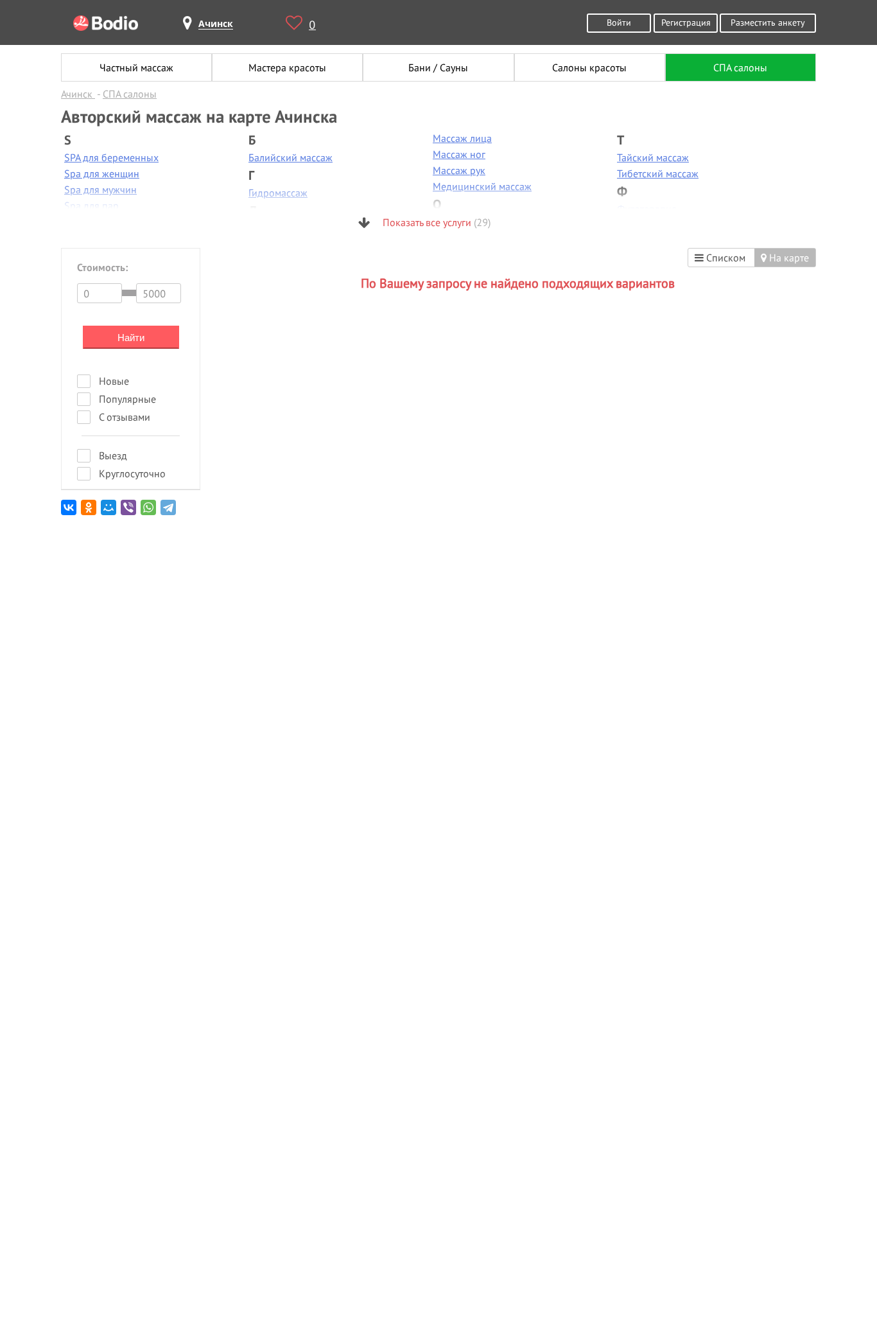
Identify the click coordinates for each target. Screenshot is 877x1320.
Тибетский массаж (658, 173)
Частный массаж (136, 67)
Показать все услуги (435, 222)
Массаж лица (462, 138)
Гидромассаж (278, 192)
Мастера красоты (287, 67)
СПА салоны (740, 67)
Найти (130, 337)
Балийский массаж (290, 157)
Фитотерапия (647, 208)
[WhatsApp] (149, 512)
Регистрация (686, 22)
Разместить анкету (768, 22)
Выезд (113, 455)
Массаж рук (459, 170)
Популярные (127, 398)
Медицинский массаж (482, 186)
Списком (724, 257)
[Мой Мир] (109, 512)
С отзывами (124, 416)
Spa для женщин (101, 173)
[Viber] (129, 512)
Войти (619, 22)
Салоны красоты (589, 67)
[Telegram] (169, 512)
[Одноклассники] (89, 512)
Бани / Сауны (438, 67)
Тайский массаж (653, 157)
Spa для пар (91, 205)
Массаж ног (459, 154)
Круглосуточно (132, 473)
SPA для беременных (111, 157)
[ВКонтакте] (69, 512)
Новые (114, 380)
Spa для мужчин (100, 189)
